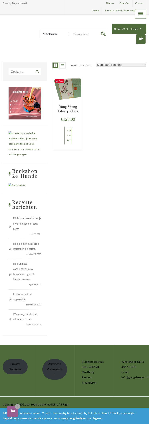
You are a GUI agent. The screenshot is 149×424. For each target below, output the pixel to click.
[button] (67, 135)
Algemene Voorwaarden (55, 369)
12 (79, 65)
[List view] (62, 65)
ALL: (89, 65)
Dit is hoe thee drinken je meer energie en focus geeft (27, 223)
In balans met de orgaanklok (22, 297)
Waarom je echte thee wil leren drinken (25, 317)
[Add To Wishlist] (63, 135)
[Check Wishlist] (141, 39)
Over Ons (125, 3)
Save (61, 81)
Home (95, 11)
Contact (139, 3)
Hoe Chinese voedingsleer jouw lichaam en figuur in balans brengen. (24, 272)
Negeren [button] (97, 418)
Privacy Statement (15, 367)
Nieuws (110, 3)
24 (84, 65)
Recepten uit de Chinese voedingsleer (123, 11)
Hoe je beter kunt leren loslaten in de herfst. (26, 247)
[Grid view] (55, 65)
